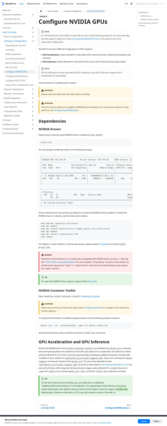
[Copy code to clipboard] (130, 142)
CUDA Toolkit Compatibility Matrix (60, 262)
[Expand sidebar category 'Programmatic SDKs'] (32, 111)
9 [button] (125, 3)
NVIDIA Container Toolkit (149, 19)
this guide (103, 244)
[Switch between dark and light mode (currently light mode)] (131, 4)
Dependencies (144, 12)
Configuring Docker (93, 307)
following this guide (90, 296)
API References (50, 3)
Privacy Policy (105, 423)
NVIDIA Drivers (145, 16)
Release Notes (33, 3)
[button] (18, 15)
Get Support (82, 3)
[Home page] (41, 11)
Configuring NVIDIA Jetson (66, 110)
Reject (156, 421)
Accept (144, 421)
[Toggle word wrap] (125, 157)
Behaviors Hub (66, 3)
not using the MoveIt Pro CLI (85, 38)
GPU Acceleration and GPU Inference (148, 24)
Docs (21, 3)
